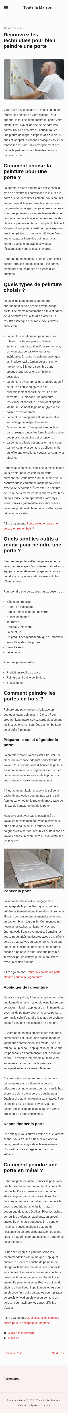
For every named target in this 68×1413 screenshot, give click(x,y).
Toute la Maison (37, 7)
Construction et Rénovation (21, 1333)
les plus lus (13, 1338)
